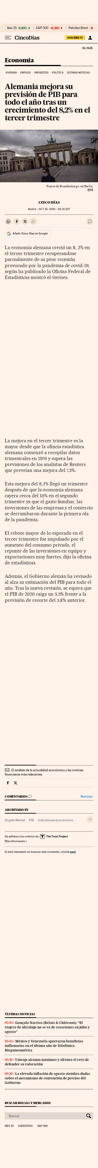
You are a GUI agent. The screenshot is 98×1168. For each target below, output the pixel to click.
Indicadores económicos (55, 820)
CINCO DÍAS (49, 202)
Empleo (25, 72)
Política (58, 72)
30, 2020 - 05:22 (54, 209)
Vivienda (11, 72)
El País (87, 47)
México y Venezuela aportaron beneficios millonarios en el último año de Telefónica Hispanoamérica (44, 1045)
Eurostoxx (25, 1126)
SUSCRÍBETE (75, 37)
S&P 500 (42, 28)
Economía (19, 60)
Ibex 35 (12, 28)
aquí (73, 851)
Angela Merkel (15, 820)
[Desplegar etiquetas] (90, 819)
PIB (31, 820)
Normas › (87, 796)
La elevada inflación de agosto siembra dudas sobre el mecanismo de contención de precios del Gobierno (47, 1078)
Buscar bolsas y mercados (28, 1103)
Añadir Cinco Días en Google (30, 233)
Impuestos (41, 72)
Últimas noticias (78, 72)
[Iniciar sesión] (90, 38)
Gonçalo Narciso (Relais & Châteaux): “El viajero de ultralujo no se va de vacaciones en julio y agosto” (47, 1027)
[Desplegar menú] (8, 37)
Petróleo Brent (78, 28)
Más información (15, 841)
